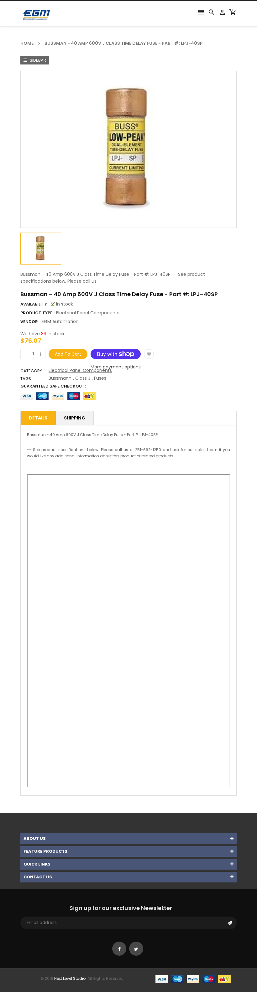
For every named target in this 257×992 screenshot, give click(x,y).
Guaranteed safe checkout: (53, 386)
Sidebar (37, 60)
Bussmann (60, 378)
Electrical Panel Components (80, 370)
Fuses (100, 378)
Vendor (29, 322)
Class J (82, 378)
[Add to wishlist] (149, 354)
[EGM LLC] (193, 978)
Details (38, 418)
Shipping (74, 418)
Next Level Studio (70, 978)
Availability (33, 304)
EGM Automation (60, 321)
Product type (36, 313)
